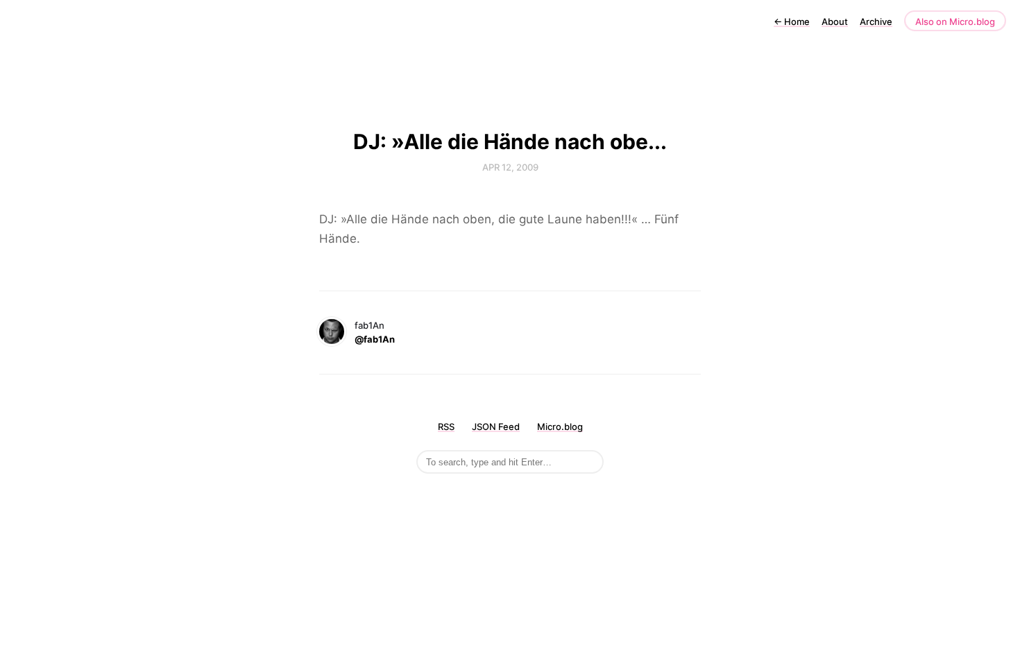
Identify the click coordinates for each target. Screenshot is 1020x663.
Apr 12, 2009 (510, 167)
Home (792, 21)
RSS (446, 426)
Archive (876, 21)
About (835, 21)
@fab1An (375, 339)
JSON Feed (496, 426)
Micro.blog (560, 426)
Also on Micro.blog (955, 21)
